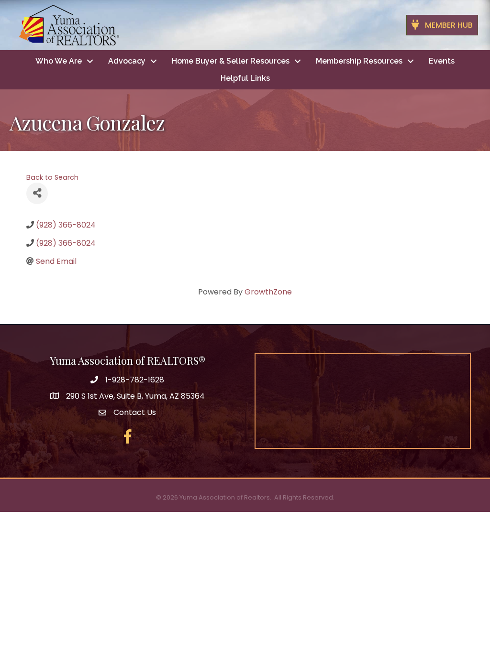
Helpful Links (245, 78)
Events (442, 60)
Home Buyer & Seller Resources (231, 60)
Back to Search (52, 177)
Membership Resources (359, 60)
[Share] (37, 193)
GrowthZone (268, 291)
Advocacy (126, 60)
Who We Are (58, 60)
